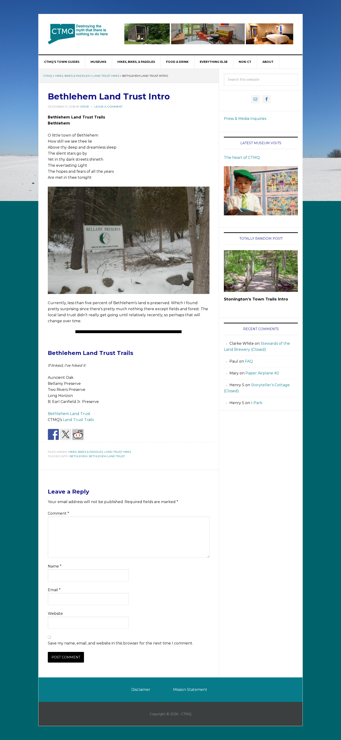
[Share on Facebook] (53, 434)
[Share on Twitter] (65, 434)
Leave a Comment (108, 106)
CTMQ (78, 33)
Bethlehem (78, 456)
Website (55, 613)
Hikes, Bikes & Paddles (72, 75)
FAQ (249, 361)
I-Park (256, 403)
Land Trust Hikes (106, 75)
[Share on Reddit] (78, 434)
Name (54, 566)
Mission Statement (190, 689)
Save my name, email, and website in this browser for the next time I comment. (120, 643)
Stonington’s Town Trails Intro (256, 299)
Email (54, 590)
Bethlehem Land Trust (69, 413)
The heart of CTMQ (242, 157)
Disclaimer (140, 689)
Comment (58, 513)
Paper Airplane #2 (262, 373)
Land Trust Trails (78, 420)
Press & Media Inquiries (245, 118)
